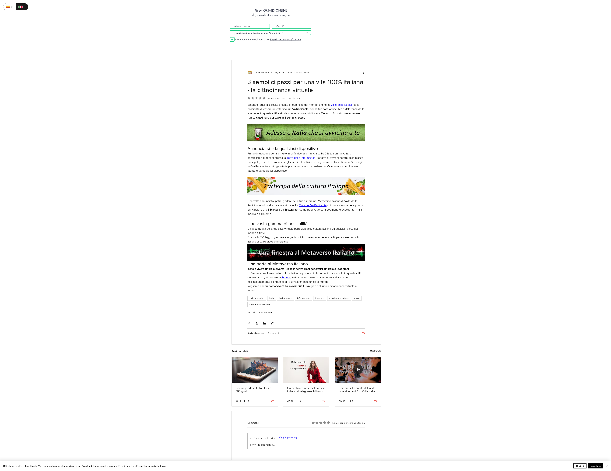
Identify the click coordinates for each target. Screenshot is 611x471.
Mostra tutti (375, 351)
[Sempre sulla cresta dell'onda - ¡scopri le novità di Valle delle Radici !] (358, 370)
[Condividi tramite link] (272, 323)
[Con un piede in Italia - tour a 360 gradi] (255, 370)
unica (356, 298)
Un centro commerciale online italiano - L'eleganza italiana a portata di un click (306, 389)
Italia (271, 298)
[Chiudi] (607, 465)
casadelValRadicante (259, 304)
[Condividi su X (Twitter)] (256, 323)
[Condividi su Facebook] (248, 323)
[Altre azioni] (363, 72)
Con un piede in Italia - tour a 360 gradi (253, 389)
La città (251, 312)
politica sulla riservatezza (153, 466)
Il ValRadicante (264, 312)
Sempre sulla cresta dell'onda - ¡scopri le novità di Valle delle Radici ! (358, 389)
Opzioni (580, 466)
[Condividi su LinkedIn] (264, 323)
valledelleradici (256, 298)
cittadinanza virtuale (339, 298)
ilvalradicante (285, 298)
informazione (303, 298)
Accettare (596, 466)
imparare (319, 298)
